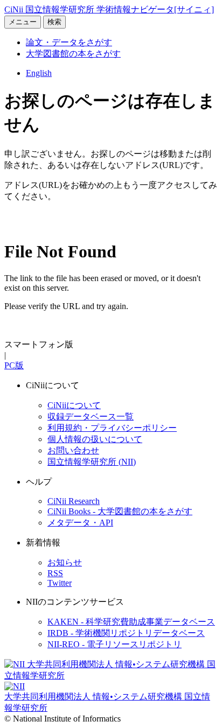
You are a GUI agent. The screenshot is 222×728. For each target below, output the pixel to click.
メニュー (23, 22)
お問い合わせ (73, 450)
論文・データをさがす (69, 42)
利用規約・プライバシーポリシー (112, 427)
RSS (55, 573)
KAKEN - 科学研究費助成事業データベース (131, 621)
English (39, 73)
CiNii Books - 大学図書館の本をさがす (119, 511)
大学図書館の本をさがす (73, 53)
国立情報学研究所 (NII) (91, 461)
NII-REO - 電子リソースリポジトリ (114, 644)
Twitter (59, 582)
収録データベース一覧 (90, 416)
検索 (54, 22)
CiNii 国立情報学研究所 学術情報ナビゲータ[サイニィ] (109, 9)
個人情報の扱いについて (94, 439)
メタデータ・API (80, 522)
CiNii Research (73, 501)
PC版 (14, 365)
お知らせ (64, 562)
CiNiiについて (74, 405)
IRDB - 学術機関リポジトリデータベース (126, 633)
